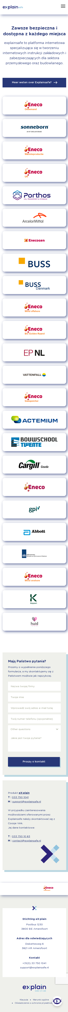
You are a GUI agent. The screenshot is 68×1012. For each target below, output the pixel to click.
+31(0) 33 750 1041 (34, 963)
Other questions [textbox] (20, 729)
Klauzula (24, 1000)
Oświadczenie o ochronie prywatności (34, 1003)
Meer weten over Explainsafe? (32, 82)
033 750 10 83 (21, 836)
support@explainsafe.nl (26, 801)
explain (34, 988)
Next (59, 889)
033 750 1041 (20, 797)
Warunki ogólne (41, 1000)
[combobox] (34, 729)
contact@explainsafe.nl (26, 841)
